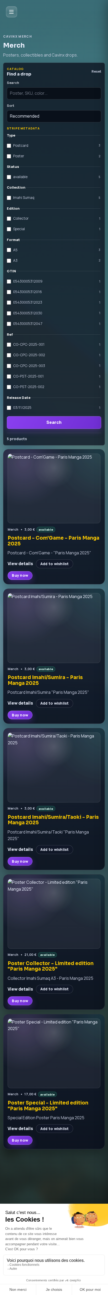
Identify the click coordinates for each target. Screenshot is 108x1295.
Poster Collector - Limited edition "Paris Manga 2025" (51, 966)
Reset (96, 71)
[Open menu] (11, 11)
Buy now (20, 575)
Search (54, 422)
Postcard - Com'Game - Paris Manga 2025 (53, 541)
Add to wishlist (54, 563)
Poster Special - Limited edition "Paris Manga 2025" (48, 1106)
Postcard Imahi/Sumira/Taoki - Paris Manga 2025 (53, 820)
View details (20, 563)
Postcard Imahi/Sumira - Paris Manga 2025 (45, 680)
